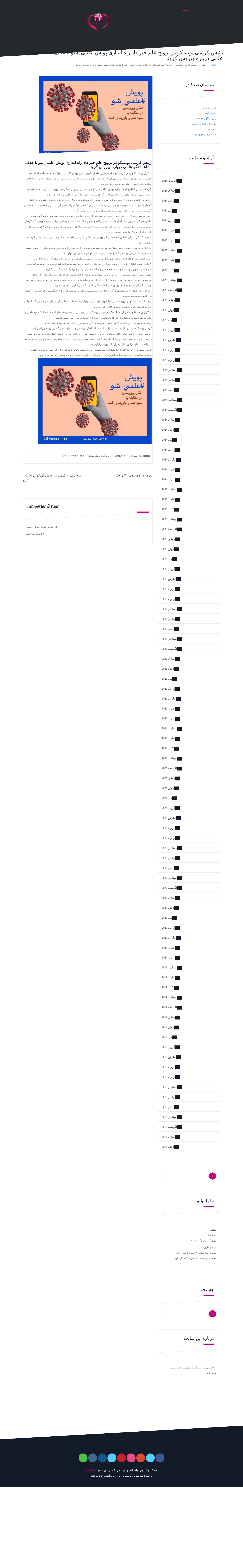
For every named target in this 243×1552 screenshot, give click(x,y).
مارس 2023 (169, 579)
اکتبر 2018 (168, 1106)
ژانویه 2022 (168, 718)
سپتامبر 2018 (169, 1116)
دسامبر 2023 (169, 489)
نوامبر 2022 (168, 618)
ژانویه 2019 (168, 1077)
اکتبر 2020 (168, 867)
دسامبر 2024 (169, 369)
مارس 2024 (169, 459)
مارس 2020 (169, 937)
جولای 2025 (168, 300)
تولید (38, 534)
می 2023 (167, 559)
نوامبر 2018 (168, 1096)
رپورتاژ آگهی (210, 113)
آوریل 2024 (168, 449)
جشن (51, 526)
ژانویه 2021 (168, 837)
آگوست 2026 (169, 180)
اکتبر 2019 (168, 987)
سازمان (30, 534)
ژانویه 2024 (168, 479)
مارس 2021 (169, 818)
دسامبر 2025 (169, 250)
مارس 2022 (169, 698)
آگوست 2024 (169, 409)
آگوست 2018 (169, 1126)
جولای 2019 (168, 1017)
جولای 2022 (168, 658)
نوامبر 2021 (168, 738)
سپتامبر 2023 (169, 519)
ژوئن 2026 (168, 200)
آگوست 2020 (169, 887)
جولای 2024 (168, 419)
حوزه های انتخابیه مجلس (203, 123)
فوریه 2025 (168, 349)
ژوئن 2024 (168, 429)
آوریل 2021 (168, 808)
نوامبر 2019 (168, 977)
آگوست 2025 (169, 290)
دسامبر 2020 (169, 847)
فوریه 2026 (168, 230)
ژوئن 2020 (168, 907)
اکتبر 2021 (168, 748)
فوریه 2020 (168, 947)
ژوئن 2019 (168, 1027)
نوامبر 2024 (168, 379)
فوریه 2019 (168, 1067)
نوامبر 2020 (168, 857)
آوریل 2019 (168, 1047)
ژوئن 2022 (168, 668)
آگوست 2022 (169, 648)
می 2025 (167, 320)
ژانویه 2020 (168, 957)
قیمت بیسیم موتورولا (205, 134)
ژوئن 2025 (168, 310)
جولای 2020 (168, 897)
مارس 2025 (169, 339)
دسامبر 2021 (169, 728)
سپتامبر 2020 (169, 877)
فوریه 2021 (168, 828)
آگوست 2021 (169, 768)
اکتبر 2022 (168, 628)
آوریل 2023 (168, 569)
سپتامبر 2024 (169, 399)
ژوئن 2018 (168, 1146)
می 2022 (167, 678)
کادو (34, 526)
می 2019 (167, 1037)
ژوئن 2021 (168, 788)
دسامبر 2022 (169, 608)
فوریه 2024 (168, 469)
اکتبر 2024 (168, 389)
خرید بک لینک (209, 107)
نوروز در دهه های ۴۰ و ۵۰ (134, 475)
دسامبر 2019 (169, 967)
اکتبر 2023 (168, 509)
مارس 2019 (169, 1057)
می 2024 (167, 439)
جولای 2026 (168, 190)
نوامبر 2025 (168, 260)
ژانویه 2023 (168, 598)
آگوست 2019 (169, 1007)
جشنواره (42, 526)
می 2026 (167, 210)
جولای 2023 (168, 539)
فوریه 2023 (168, 588)
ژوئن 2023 (168, 549)
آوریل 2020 (168, 927)
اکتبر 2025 (168, 270)
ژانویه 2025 (168, 359)
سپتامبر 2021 (169, 758)
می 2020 (167, 917)
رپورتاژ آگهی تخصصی (205, 118)
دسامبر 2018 (169, 1086)
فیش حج (211, 129)
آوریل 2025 (168, 330)
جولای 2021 (168, 778)
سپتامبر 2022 (169, 638)
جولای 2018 (168, 1136)
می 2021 (167, 798)
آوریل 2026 (168, 220)
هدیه (28, 526)
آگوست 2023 (169, 529)
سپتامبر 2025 (169, 280)
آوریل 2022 (168, 688)
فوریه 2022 (168, 708)
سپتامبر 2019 (169, 997)
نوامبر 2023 (168, 499)
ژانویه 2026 (168, 240)
